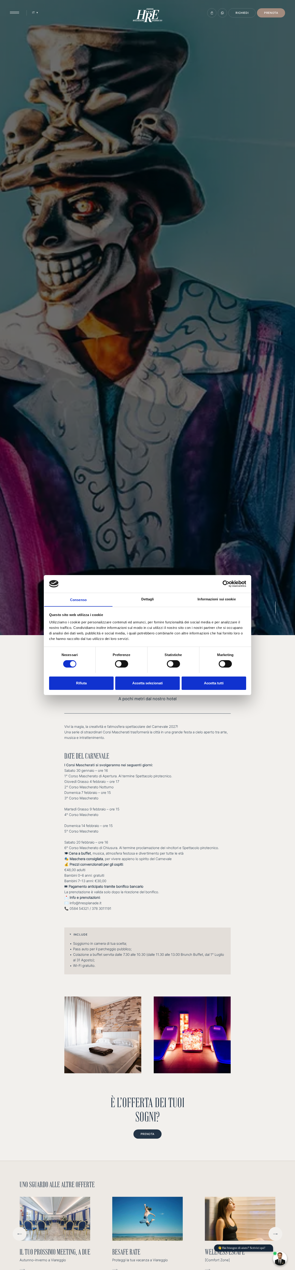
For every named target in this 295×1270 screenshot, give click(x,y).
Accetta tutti (214, 683)
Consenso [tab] (78, 600)
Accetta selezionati (147, 683)
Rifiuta (81, 683)
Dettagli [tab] (147, 599)
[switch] (121, 664)
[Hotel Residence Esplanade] (147, 15)
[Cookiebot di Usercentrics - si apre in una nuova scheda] (226, 583)
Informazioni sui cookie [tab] (217, 599)
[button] (147, 934)
